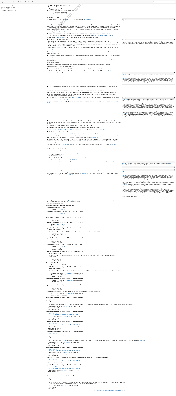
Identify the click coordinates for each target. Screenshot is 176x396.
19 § (47, 148)
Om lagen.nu (97, 390)
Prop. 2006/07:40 (66, 352)
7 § (47, 51)
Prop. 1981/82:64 (61, 224)
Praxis (33, 1)
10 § (47, 68)
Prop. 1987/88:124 (61, 246)
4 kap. (58, 37)
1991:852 (69, 44)
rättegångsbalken (63, 37)
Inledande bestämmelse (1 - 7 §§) (7, 5)
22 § (90, 172)
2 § (47, 25)
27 (55, 129)
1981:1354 (94, 340)
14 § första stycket (97, 200)
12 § (47, 86)
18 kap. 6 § (58, 99)
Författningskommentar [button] (127, 162)
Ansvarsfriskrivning (104, 390)
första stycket (61, 47)
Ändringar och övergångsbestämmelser (8, 10)
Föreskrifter (27, 1)
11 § (47, 72)
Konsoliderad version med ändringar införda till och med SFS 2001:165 (64, 314)
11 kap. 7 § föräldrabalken (99, 35)
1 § (47, 19)
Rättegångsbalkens (52, 51)
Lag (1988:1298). (109, 35)
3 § (47, 33)
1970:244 (64, 340)
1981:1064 (73, 133)
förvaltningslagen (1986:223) (66, 129)
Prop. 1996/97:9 (68, 287)
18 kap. (62, 200)
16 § (47, 125)
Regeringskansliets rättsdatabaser (62, 13)
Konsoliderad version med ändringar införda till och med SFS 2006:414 (64, 335)
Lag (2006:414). (87, 19)
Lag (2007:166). (61, 31)
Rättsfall (14, 1)
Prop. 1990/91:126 (61, 258)
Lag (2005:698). (95, 137)
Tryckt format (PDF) (53, 299)
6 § (47, 39)
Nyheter (44, 1)
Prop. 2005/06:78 (66, 342)
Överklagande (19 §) (5, 8)
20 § (47, 162)
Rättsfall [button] (124, 19)
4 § (47, 35)
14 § (47, 97)
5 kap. (56, 133)
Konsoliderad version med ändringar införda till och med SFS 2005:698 (64, 324)
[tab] (148, 19)
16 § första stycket (65, 144)
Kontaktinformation (113, 390)
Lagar (9, 1)
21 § (47, 170)
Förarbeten (20, 1)
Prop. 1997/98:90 (66, 306)
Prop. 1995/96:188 (70, 280)
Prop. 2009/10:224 (125, 163)
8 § (47, 55)
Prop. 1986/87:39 (61, 233)
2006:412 (69, 19)
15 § (99, 42)
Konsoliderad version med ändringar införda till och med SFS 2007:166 (64, 350)
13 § (47, 94)
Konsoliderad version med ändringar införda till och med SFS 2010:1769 (64, 368)
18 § (47, 139)
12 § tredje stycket (66, 153)
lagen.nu (3, 2)
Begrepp (39, 1)
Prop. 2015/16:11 (66, 385)
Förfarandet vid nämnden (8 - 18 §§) (8, 7)
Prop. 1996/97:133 (70, 293)
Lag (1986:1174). (103, 129)
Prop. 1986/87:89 (61, 240)
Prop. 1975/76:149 (61, 209)
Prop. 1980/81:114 (61, 219)
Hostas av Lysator (122, 390)
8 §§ (68, 200)
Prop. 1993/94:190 (70, 273)
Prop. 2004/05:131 (67, 327)
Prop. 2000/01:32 (66, 316)
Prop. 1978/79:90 (61, 213)
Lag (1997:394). (73, 159)
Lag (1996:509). (54, 49)
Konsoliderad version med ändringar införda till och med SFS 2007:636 (64, 360)
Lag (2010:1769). (110, 162)
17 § (47, 131)
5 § (47, 37)
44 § (72, 97)
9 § (47, 64)
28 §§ (59, 129)
